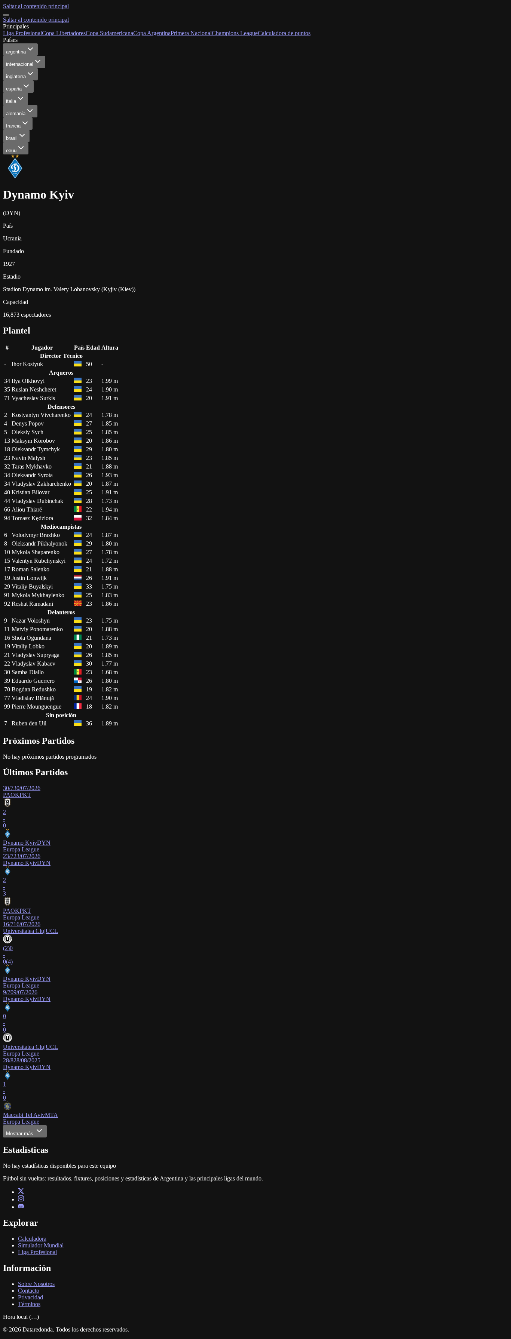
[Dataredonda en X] (21, 1192)
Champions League (235, 33)
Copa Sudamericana (109, 33)
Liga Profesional (22, 33)
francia (13, 126)
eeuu (11, 150)
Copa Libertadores (64, 33)
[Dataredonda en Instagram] (21, 1199)
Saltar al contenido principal (36, 6)
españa (14, 89)
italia (11, 101)
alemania (15, 113)
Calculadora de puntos (284, 33)
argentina (16, 52)
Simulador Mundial (41, 1245)
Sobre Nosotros (36, 1284)
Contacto (28, 1290)
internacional (19, 64)
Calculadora (32, 1238)
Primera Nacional (191, 33)
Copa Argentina (152, 33)
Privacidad (30, 1297)
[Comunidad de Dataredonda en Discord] (21, 1207)
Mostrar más (20, 1133)
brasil (12, 138)
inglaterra (16, 76)
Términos (29, 1304)
